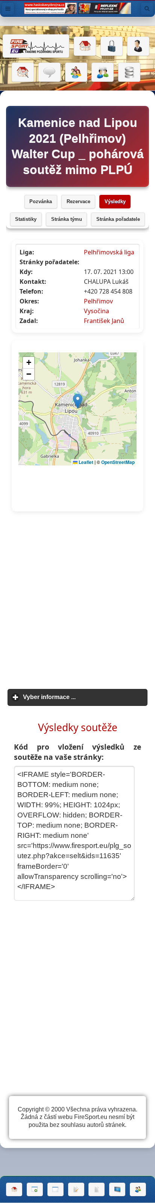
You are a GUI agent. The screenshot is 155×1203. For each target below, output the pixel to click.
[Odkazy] (23, 72)
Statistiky (25, 219)
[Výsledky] (96, 1189)
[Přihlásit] (111, 46)
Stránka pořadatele (118, 219)
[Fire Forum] (102, 72)
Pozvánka (40, 201)
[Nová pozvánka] (35, 1189)
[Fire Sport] (36, 46)
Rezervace (78, 201)
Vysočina (96, 311)
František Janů (104, 321)
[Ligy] (129, 72)
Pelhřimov (98, 301)
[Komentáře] (49, 72)
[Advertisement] (77, 600)
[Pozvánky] (55, 1189)
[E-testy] (76, 72)
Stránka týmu (66, 219)
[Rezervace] (76, 1189)
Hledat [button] (147, 9)
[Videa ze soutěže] (117, 1189)
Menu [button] (8, 9)
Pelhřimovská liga (109, 252)
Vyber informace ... (84, 697)
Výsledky (115, 201)
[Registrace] (138, 46)
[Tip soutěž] (138, 1189)
